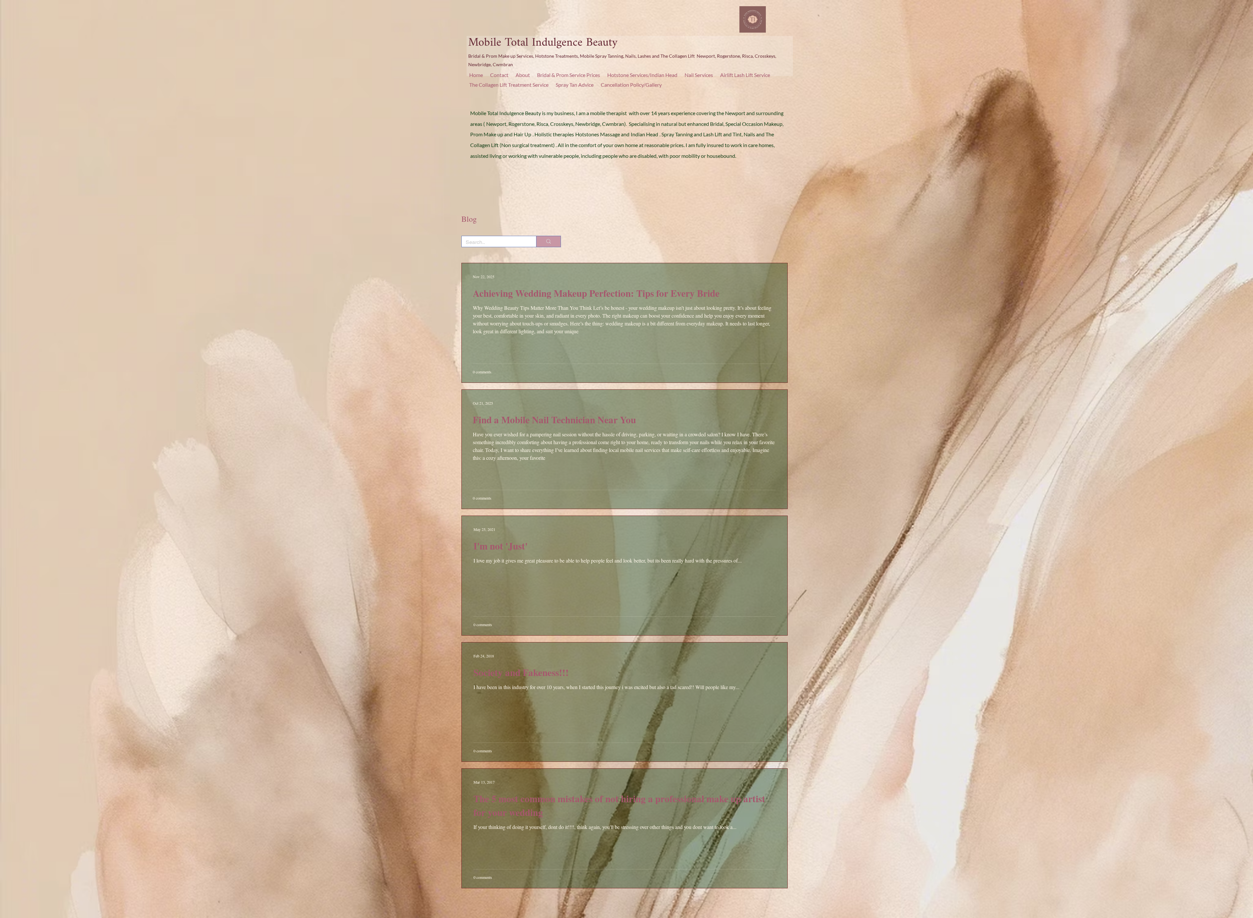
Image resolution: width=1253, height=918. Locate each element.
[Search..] (548, 241)
